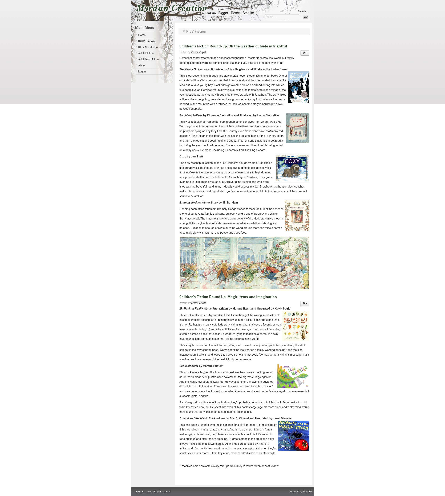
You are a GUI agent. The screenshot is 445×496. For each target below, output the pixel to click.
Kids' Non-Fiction (148, 47)
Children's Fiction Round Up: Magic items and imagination (228, 296)
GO (306, 16)
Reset (235, 12)
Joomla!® (307, 491)
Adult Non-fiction (148, 59)
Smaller (248, 12)
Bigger (223, 12)
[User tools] (304, 53)
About (141, 65)
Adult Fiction (146, 53)
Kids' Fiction (146, 41)
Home (142, 35)
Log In (142, 71)
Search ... (303, 11)
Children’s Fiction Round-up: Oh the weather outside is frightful (233, 46)
